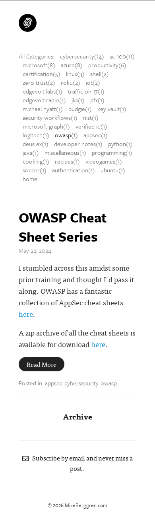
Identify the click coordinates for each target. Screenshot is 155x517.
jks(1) (78, 100)
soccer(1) (34, 170)
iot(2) (93, 82)
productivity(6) (107, 64)
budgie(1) (80, 108)
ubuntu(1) (113, 170)
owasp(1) (66, 135)
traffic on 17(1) (86, 91)
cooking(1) (36, 161)
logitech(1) (36, 135)
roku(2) (70, 82)
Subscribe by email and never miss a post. (81, 463)
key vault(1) (111, 108)
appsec (53, 382)
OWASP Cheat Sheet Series (63, 227)
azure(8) (72, 64)
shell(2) (99, 73)
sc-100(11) (122, 56)
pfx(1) (97, 100)
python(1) (120, 143)
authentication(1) (73, 170)
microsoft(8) (39, 64)
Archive (77, 416)
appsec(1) (95, 135)
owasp (109, 382)
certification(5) (41, 73)
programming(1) (112, 152)
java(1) (31, 152)
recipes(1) (67, 161)
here (26, 314)
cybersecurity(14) (82, 56)
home (30, 178)
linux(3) (75, 73)
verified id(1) (91, 126)
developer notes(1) (78, 143)
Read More (41, 364)
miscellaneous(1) (65, 152)
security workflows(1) (50, 117)
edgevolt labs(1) (42, 91)
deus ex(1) (35, 143)
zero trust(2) (39, 82)
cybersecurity (81, 382)
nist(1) (91, 117)
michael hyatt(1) (43, 108)
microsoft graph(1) (46, 126)
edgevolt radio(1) (44, 100)
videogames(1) (103, 161)
